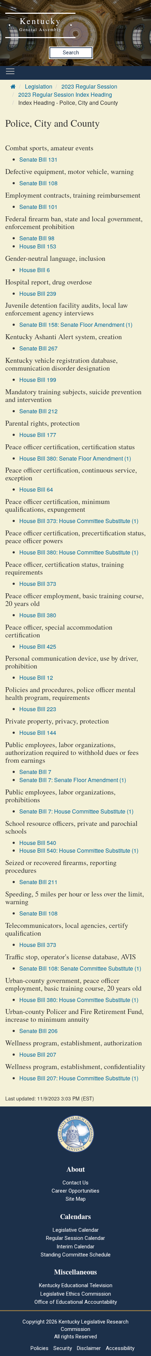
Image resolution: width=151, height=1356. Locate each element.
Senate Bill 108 (38, 183)
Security (62, 1348)
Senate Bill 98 (36, 238)
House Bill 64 (36, 489)
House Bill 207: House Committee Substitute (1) (78, 1078)
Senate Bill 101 (38, 207)
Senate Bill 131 (38, 159)
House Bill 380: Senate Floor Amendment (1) (75, 458)
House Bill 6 (34, 270)
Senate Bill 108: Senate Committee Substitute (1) (80, 968)
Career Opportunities (75, 1191)
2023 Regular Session (89, 86)
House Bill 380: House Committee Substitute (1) (78, 552)
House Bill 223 (37, 709)
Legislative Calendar (76, 1230)
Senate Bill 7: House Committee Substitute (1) (76, 811)
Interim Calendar (75, 1246)
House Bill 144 (37, 732)
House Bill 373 (37, 584)
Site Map (76, 1199)
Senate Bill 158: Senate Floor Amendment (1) (75, 324)
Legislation (38, 86)
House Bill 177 (37, 435)
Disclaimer (89, 1348)
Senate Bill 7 (35, 772)
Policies (39, 1348)
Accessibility (120, 1348)
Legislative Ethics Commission (75, 1294)
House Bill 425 (37, 646)
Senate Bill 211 (38, 882)
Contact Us (75, 1183)
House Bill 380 (37, 615)
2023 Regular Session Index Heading (65, 94)
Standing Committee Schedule (76, 1255)
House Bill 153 (37, 246)
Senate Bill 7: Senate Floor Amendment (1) (72, 780)
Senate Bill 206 (38, 1031)
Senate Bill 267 (38, 348)
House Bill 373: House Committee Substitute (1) (78, 521)
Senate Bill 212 (38, 411)
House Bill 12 (36, 677)
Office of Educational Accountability (75, 1302)
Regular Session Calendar (75, 1238)
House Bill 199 (37, 380)
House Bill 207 (37, 1054)
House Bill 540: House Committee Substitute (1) (78, 850)
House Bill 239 (37, 293)
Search (71, 52)
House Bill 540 (37, 843)
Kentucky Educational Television (75, 1285)
